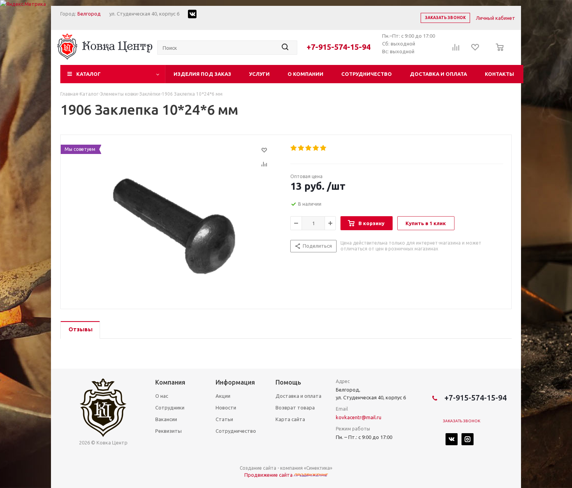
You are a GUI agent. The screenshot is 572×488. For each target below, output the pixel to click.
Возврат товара (295, 407)
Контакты (499, 74)
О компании (305, 74)
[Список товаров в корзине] (497, 52)
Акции (223, 396)
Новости (226, 407)
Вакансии (166, 419)
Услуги (259, 74)
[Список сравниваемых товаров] (456, 50)
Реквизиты (168, 431)
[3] (308, 148)
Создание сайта (258, 468)
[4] (316, 148)
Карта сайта (290, 419)
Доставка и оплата (438, 74)
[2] (301, 148)
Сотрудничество (366, 74)
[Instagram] (467, 439)
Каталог (88, 74)
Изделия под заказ (202, 74)
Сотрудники (169, 407)
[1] (294, 148)
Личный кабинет (495, 18)
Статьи (224, 419)
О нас (161, 396)
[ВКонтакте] (452, 439)
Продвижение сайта (269, 475)
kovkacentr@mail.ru (358, 417)
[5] (323, 148)
